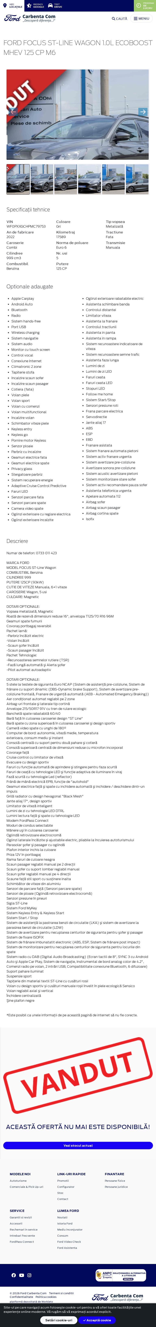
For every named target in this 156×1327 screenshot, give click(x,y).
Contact (62, 1199)
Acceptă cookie (98, 1320)
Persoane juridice (116, 1187)
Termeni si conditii (61, 1293)
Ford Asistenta (67, 1248)
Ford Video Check (69, 1242)
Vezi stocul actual (78, 1145)
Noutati (62, 1217)
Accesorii (16, 1223)
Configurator (65, 1187)
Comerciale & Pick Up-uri (26, 1187)
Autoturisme (18, 1181)
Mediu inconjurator (69, 1230)
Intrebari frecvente (22, 1236)
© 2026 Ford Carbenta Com (28, 1293)
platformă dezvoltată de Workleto (31, 1301)
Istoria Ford (65, 1223)
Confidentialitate (21, 1297)
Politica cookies (46, 1297)
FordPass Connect (22, 1242)
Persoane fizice (115, 1181)
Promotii (63, 1181)
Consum (62, 1236)
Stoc (60, 1193)
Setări (58, 1320)
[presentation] (13, 112)
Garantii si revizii (21, 1217)
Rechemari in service (24, 1230)
